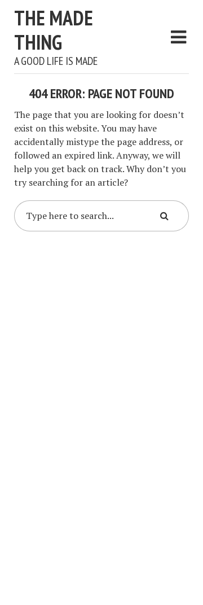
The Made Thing (53, 30)
